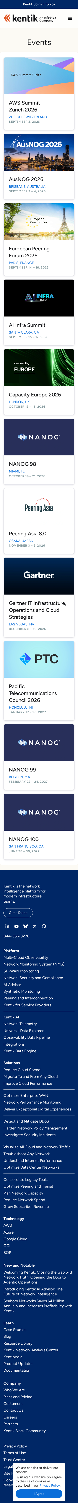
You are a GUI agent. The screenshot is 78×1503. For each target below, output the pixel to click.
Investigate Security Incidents (29, 1134)
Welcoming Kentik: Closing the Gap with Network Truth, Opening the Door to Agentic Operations (38, 1277)
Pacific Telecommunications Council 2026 (33, 693)
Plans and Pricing (17, 1397)
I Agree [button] (39, 1494)
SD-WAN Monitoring (21, 971)
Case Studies (14, 1329)
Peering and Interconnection (28, 998)
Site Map (11, 1473)
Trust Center (14, 1459)
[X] (35, 926)
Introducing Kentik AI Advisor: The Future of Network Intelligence (33, 1291)
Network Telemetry (20, 1023)
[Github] (44, 926)
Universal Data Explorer (23, 1030)
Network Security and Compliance (33, 977)
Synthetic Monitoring (21, 991)
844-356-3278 (16, 936)
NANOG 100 (24, 839)
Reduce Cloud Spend (22, 1069)
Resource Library (17, 1343)
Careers (10, 1417)
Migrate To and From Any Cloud (30, 1076)
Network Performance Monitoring (32, 1102)
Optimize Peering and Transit (28, 1186)
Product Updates (18, 1363)
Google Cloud (15, 1239)
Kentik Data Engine (19, 1051)
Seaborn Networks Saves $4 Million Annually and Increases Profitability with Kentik (37, 1306)
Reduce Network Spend (24, 1200)
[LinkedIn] (7, 926)
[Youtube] (16, 926)
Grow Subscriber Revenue (26, 1206)
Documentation (16, 1370)
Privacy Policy (15, 1446)
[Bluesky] (25, 926)
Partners (10, 1424)
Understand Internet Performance (32, 1160)
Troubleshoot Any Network (26, 1154)
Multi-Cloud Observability (25, 957)
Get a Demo (18, 913)
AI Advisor (12, 984)
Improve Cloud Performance (27, 1083)
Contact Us (13, 1410)
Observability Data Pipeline (26, 1037)
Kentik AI (11, 1017)
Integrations (13, 1044)
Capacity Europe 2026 (35, 394)
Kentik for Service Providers (27, 1005)
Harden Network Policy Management (35, 1128)
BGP (7, 1252)
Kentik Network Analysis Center (30, 1350)
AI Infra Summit (27, 325)
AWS (7, 1225)
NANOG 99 (22, 770)
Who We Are (14, 1390)
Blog (7, 1336)
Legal (8, 1466)
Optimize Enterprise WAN (25, 1095)
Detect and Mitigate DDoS (26, 1121)
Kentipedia (12, 1357)
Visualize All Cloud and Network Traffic (37, 1147)
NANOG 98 (22, 464)
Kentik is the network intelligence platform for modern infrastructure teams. (24, 894)
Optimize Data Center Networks (31, 1167)
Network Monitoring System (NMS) (33, 964)
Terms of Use (14, 1453)
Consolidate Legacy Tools (25, 1179)
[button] (70, 18)
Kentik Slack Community (24, 1430)
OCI (6, 1245)
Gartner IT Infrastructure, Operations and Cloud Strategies (37, 610)
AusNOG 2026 (26, 179)
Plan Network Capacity (23, 1193)
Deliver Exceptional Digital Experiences (37, 1109)
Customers (12, 1403)
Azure (8, 1232)
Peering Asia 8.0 (27, 533)
